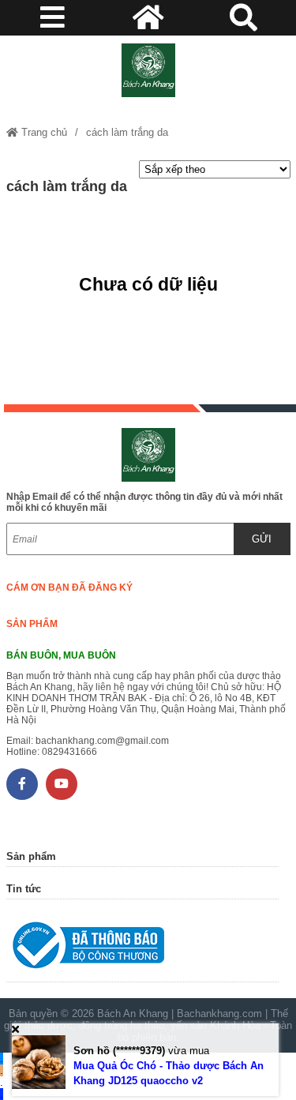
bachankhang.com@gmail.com (102, 740)
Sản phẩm (32, 623)
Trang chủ (42, 132)
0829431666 (69, 751)
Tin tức (23, 889)
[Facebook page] (22, 784)
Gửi (262, 539)
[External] (142, 948)
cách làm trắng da (127, 132)
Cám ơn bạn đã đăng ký (69, 587)
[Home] (148, 70)
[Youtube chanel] (61, 784)
